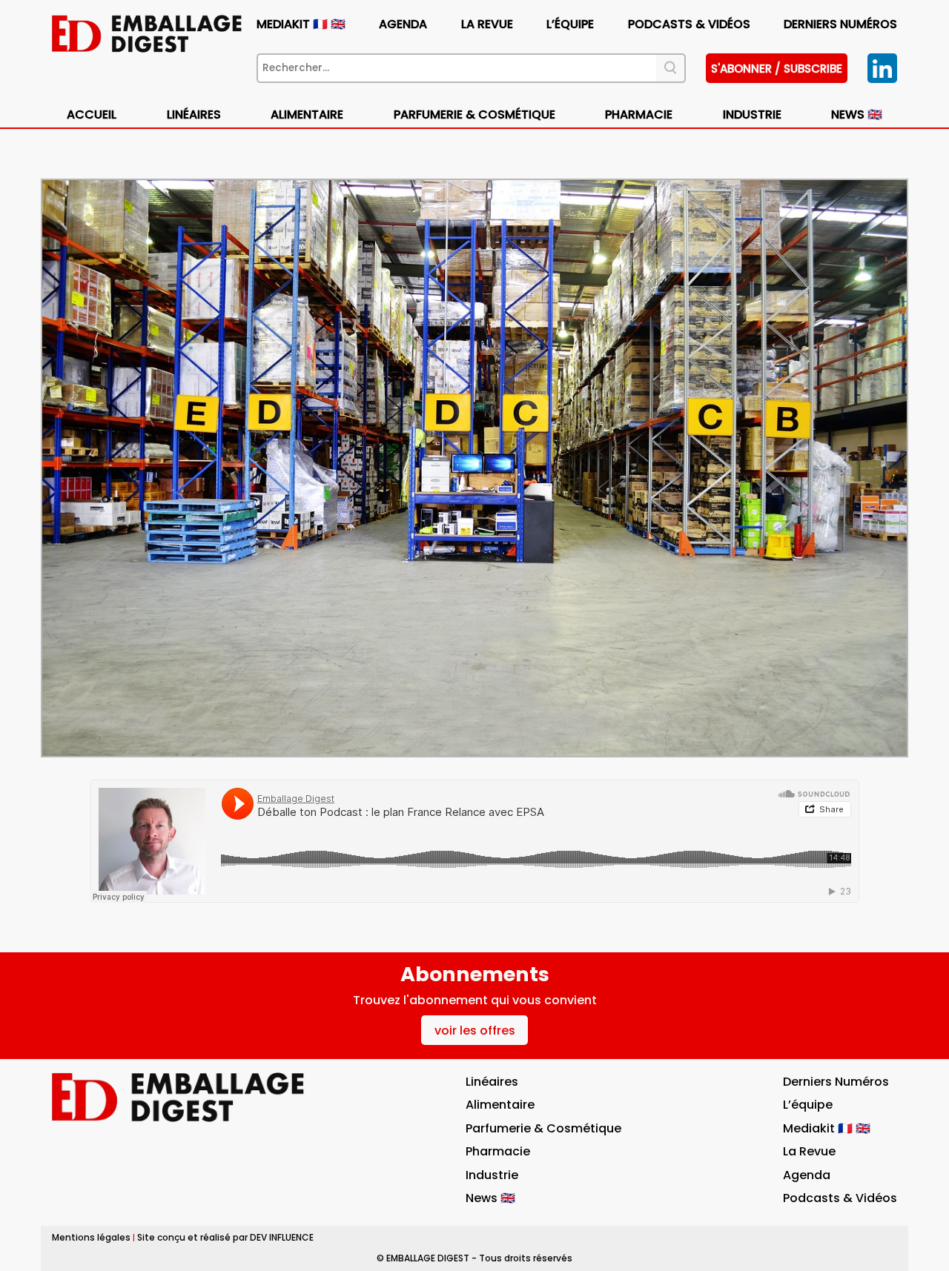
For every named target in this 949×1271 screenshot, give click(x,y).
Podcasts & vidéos (689, 24)
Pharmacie (638, 114)
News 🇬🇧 (856, 114)
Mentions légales (91, 1237)
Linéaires (194, 114)
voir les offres (474, 1030)
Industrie (492, 1175)
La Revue (487, 24)
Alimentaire (307, 114)
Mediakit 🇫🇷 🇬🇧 (301, 24)
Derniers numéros (840, 24)
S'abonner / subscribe (776, 68)
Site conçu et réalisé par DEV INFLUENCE (225, 1237)
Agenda (403, 24)
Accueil (91, 114)
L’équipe (570, 24)
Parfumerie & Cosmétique (474, 114)
